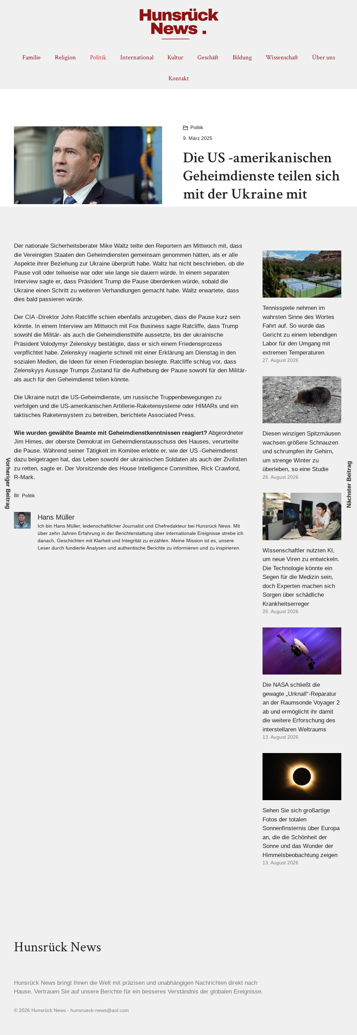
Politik (98, 57)
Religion (65, 57)
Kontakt (178, 78)
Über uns (323, 57)
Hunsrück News (57, 947)
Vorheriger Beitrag (8, 483)
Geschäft (208, 57)
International (136, 57)
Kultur (175, 57)
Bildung (242, 57)
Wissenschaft (282, 57)
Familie (31, 57)
